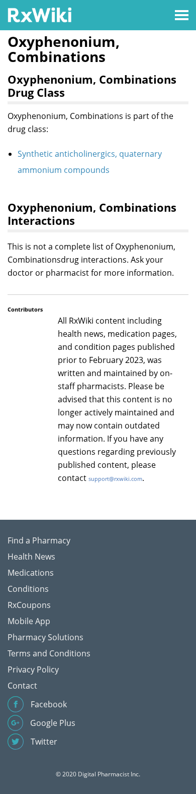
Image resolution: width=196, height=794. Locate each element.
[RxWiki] (39, 14)
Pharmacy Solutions (45, 637)
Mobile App (29, 621)
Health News (31, 556)
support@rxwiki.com (115, 478)
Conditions (28, 588)
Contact (22, 685)
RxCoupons (29, 604)
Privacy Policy (33, 669)
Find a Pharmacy (39, 540)
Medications (31, 572)
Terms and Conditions (49, 653)
